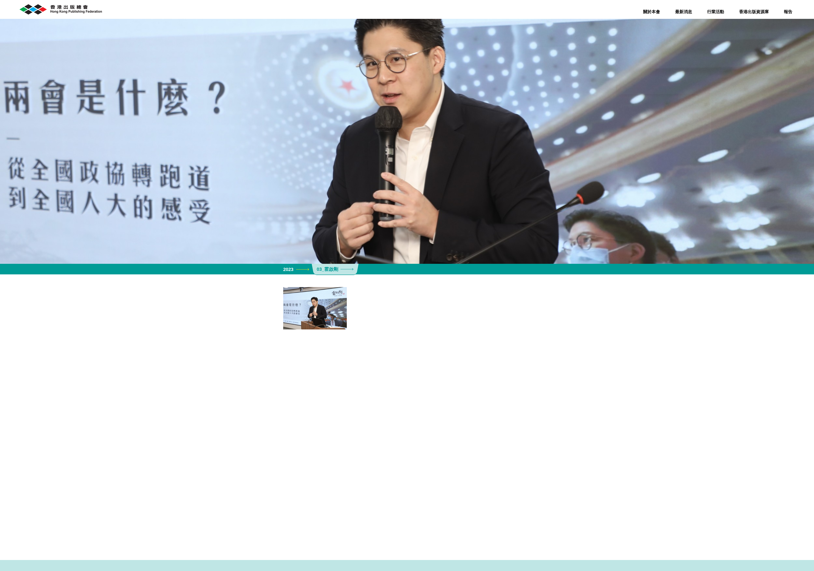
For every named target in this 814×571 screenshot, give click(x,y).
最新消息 (683, 11)
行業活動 (715, 11)
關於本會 (651, 11)
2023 (288, 269)
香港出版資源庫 (754, 11)
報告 (788, 11)
